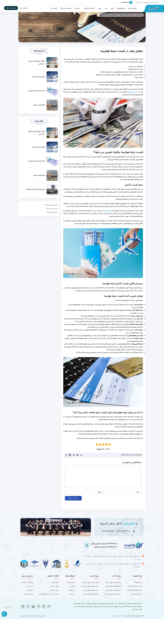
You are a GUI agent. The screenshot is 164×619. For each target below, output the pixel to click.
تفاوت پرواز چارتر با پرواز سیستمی (36, 62)
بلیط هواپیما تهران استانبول (90, 586)
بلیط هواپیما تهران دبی (91, 590)
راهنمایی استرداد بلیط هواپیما (49, 594)
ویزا (100, 8)
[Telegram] (38, 606)
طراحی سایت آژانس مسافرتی (37, 616)
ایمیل (99, 492)
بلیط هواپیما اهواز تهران (113, 590)
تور (107, 8)
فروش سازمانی (54, 586)
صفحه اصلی (139, 15)
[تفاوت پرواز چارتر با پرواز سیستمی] (52, 62)
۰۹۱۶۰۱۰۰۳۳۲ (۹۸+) (107, 531)
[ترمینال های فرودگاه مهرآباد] (52, 189)
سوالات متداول (54, 590)
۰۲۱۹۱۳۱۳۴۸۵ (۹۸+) (123, 531)
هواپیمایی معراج (39, 105)
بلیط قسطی (55, 582)
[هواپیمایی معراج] (52, 105)
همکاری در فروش (27, 582)
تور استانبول (71, 582)
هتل (112, 8)
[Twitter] (44, 606)
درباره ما (77, 8)
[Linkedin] (23, 606)
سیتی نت (22, 616)
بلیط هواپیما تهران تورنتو (91, 582)
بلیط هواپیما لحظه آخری (134, 590)
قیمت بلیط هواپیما (133, 92)
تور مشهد (71, 590)
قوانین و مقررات (28, 594)
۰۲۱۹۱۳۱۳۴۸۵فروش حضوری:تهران (104, 543)
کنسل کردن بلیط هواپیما (36, 91)
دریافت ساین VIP (66, 8)
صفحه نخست (132, 8)
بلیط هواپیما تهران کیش (113, 582)
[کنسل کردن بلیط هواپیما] (52, 90)
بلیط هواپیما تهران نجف (91, 594)
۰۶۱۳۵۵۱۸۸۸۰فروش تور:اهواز (105, 547)
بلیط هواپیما (121, 8)
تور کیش (72, 594)
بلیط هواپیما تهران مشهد (113, 594)
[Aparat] (33, 607)
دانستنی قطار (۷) (52, 212)
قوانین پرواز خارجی (38, 76)
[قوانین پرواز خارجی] (52, 76)
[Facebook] (49, 606)
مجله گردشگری (89, 8)
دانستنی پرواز (124, 15)
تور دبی (72, 586)
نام (138, 492)
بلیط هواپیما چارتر (136, 594)
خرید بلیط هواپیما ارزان (135, 586)
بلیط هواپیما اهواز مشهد (113, 586)
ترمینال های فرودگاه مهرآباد (35, 189)
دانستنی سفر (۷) (52, 208)
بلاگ (132, 15)
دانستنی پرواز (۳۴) (51, 205)
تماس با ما (53, 8)
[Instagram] (28, 606)
